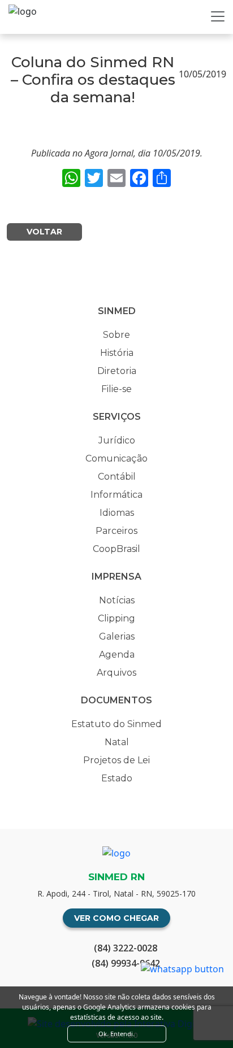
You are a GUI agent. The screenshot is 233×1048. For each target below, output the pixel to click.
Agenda (117, 654)
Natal (117, 742)
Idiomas (117, 512)
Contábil (117, 476)
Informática (116, 494)
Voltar (44, 232)
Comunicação (116, 458)
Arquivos (116, 672)
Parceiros (116, 530)
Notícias (117, 600)
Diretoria (116, 371)
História (116, 352)
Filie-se (116, 389)
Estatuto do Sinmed (116, 724)
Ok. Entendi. (116, 1033)
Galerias (117, 636)
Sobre (116, 334)
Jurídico (116, 440)
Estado (116, 778)
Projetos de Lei (116, 760)
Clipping (116, 618)
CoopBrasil (116, 548)
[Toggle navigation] (217, 16)
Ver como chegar (116, 918)
